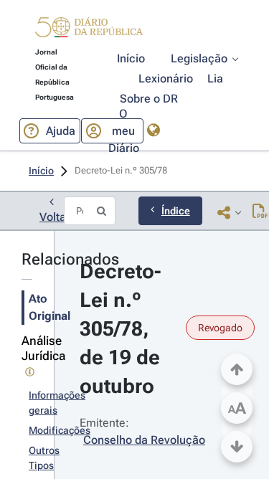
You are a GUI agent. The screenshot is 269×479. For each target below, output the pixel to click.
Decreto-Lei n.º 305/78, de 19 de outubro (122, 329)
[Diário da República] (89, 30)
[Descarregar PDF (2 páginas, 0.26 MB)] (260, 212)
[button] (89, 29)
